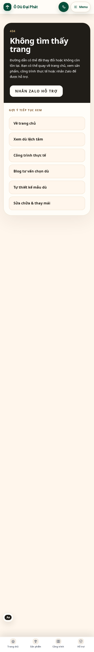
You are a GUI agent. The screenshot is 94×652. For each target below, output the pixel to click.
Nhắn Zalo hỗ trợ (36, 91)
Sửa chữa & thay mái (32, 203)
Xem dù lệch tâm (28, 139)
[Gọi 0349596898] (63, 7)
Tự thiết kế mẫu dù (30, 187)
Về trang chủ (25, 123)
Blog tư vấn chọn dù (31, 171)
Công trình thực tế (30, 155)
